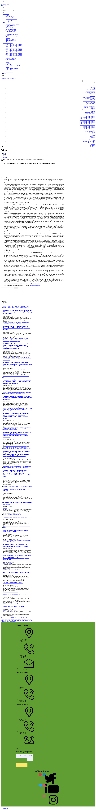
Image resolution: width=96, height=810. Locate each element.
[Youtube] (44, 785)
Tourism (5, 508)
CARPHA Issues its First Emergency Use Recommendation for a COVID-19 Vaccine (15, 545)
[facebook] (44, 774)
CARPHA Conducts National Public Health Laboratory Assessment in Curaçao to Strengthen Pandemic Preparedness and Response (17, 364)
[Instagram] (44, 796)
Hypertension (6, 494)
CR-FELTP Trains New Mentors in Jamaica (16, 572)
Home (4, 153)
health (6, 619)
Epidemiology (12, 620)
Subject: (25, 751)
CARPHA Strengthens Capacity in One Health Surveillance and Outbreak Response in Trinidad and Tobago (17, 397)
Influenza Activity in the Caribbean (13, 606)
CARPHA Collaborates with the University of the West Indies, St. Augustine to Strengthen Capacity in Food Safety (17, 312)
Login (4, 7)
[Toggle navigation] (94, 82)
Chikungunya (4, 617)
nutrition (29, 619)
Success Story (12, 621)
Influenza (5, 610)
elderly (19, 620)
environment (24, 620)
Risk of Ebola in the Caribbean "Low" (14, 594)
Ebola (8, 621)
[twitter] (40, 774)
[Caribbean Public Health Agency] (6, 5)
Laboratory (5, 563)
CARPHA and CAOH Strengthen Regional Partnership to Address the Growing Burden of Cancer (16, 328)
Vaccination (13, 610)
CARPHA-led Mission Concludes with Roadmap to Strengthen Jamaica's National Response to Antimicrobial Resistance (17, 381)
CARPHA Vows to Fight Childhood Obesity (20, 617)
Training (2, 619)
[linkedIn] (40, 785)
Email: (21, 751)
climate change (18, 619)
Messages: (29, 751)
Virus (9, 610)
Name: (17, 751)
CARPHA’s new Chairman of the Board (15, 517)
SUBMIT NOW (21, 765)
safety (8, 617)
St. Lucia (12, 619)
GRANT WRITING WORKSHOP (13, 583)
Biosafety (11, 563)
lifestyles (2, 620)
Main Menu (6, 1)
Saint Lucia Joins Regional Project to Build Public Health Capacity (15, 530)
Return (23, 175)
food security (3, 621)
